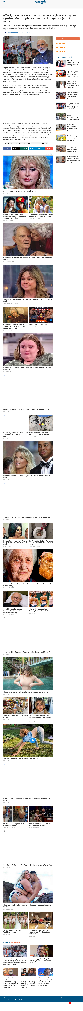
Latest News (8, 6)
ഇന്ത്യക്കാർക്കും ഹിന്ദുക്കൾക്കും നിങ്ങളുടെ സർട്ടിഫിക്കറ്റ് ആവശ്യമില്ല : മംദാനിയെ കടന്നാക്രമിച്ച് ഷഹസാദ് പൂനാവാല (28, 982)
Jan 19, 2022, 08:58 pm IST (27, 32)
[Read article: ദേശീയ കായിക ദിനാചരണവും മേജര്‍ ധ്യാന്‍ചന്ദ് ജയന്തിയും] (61, 127)
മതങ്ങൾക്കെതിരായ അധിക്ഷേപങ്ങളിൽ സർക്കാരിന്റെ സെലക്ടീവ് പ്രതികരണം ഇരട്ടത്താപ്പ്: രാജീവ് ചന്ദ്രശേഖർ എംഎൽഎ (10, 982)
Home (4, 11)
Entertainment (74, 6)
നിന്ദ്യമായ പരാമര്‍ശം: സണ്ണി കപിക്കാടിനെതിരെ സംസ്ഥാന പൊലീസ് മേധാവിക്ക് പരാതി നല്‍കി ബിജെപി (45, 982)
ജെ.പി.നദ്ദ (37, 143)
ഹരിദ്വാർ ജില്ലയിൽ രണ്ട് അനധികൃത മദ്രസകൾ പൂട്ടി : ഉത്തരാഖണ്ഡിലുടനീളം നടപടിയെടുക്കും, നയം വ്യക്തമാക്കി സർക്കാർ (74, 98)
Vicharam (49, 6)
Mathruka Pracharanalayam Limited (12, 998)
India (28, 6)
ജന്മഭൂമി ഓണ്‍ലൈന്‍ (13, 32)
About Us (45, 998)
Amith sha (44, 143)
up (32, 143)
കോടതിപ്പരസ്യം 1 (61, 44)
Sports (56, 6)
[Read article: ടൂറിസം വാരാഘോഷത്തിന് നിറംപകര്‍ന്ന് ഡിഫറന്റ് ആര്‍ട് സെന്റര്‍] (61, 137)
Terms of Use (58, 998)
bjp (29, 143)
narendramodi (10, 143)
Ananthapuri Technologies (16, 999)
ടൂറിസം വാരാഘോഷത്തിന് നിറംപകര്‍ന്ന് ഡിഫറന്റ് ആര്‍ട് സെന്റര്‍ (72, 138)
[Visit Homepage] (40, 2)
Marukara (41, 6)
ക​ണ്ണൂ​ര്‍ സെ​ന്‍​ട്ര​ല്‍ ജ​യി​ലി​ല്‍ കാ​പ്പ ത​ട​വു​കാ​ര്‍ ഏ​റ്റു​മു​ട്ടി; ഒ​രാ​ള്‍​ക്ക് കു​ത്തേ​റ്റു (73, 106)
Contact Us (50, 998)
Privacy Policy (65, 998)
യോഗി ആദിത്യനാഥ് (21, 143)
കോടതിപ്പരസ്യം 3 (61, 51)
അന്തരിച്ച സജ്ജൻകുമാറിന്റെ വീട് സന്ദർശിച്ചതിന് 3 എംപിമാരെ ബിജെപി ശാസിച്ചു (41, 961)
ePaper (16, 6)
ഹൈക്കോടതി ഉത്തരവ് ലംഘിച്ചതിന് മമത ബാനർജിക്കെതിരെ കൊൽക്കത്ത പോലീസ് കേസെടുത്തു (73, 119)
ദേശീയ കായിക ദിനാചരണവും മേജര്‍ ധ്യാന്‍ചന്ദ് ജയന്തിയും (72, 127)
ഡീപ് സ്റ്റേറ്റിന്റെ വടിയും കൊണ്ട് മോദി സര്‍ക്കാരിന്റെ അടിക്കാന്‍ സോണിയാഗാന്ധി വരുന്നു (73, 86)
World (34, 6)
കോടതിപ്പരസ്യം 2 (61, 47)
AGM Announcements (75, 998)
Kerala (22, 6)
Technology (64, 6)
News (9, 11)
